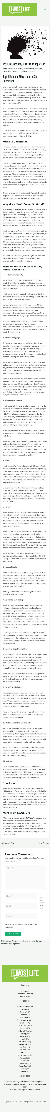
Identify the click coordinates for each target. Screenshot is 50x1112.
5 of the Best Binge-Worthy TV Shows (25, 1090)
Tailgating (23, 1063)
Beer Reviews (22, 1006)
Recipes (23, 1058)
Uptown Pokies (26, 136)
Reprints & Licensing (25, 994)
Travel (23, 1069)
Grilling (23, 1036)
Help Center (25, 996)
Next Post (44, 843)
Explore (23, 1023)
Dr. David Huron (13, 392)
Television (23, 1066)
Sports (23, 1060)
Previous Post (7, 843)
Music (12, 71)
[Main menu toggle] (45, 9)
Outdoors (24, 1052)
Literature (23, 1044)
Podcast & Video (23, 1055)
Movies (23, 1047)
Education (24, 1017)
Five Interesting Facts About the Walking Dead (25, 1081)
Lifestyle (6, 71)
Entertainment (28, 69)
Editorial (23, 1015)
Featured (38, 69)
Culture (19, 69)
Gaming (23, 1034)
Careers (24, 1009)
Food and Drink (23, 1031)
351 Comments (9, 69)
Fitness (23, 1028)
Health (23, 1039)
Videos (24, 1071)
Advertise (25, 991)
